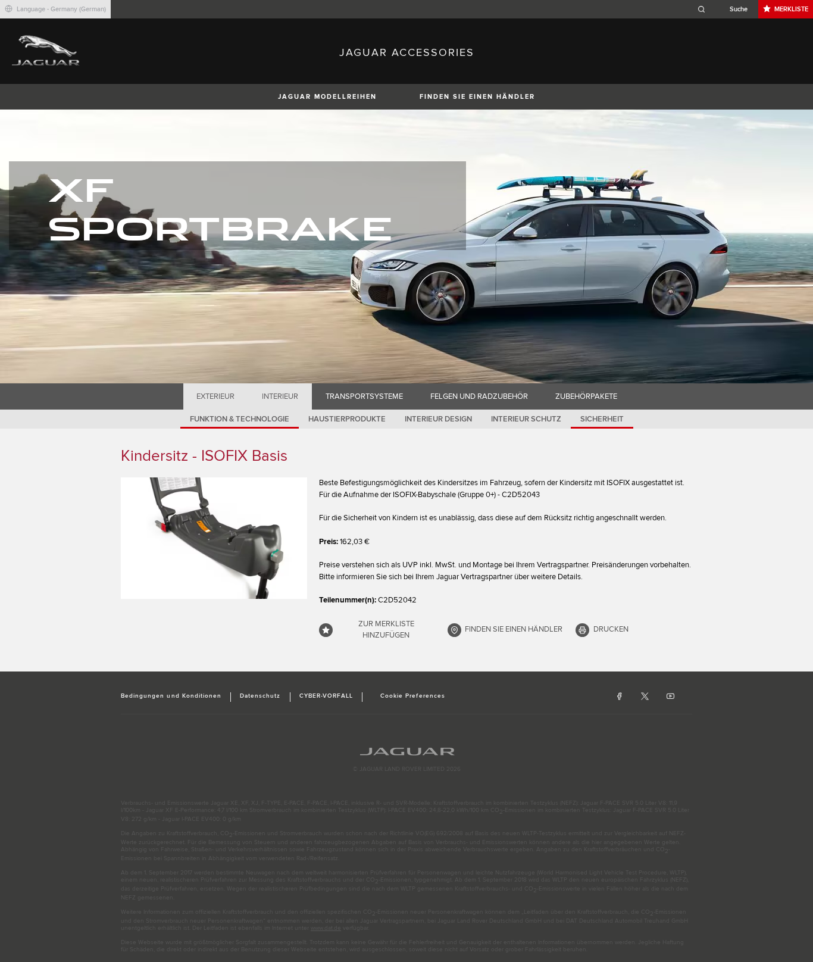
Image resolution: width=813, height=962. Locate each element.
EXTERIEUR (215, 396)
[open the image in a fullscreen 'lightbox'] (214, 538)
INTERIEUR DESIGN (438, 419)
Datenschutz (260, 695)
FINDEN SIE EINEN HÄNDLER (477, 97)
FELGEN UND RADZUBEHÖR (479, 396)
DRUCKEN (610, 629)
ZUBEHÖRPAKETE (586, 396)
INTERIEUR (280, 396)
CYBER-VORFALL (326, 695)
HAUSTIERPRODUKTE (347, 419)
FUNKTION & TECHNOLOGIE (239, 419)
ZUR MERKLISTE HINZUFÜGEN (386, 630)
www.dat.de (326, 928)
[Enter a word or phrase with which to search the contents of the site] (726, 9)
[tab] (215, 396)
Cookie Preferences (412, 695)
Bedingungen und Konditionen (171, 695)
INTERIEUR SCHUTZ (526, 419)
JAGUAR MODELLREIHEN (327, 97)
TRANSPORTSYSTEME (364, 396)
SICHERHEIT (602, 419)
